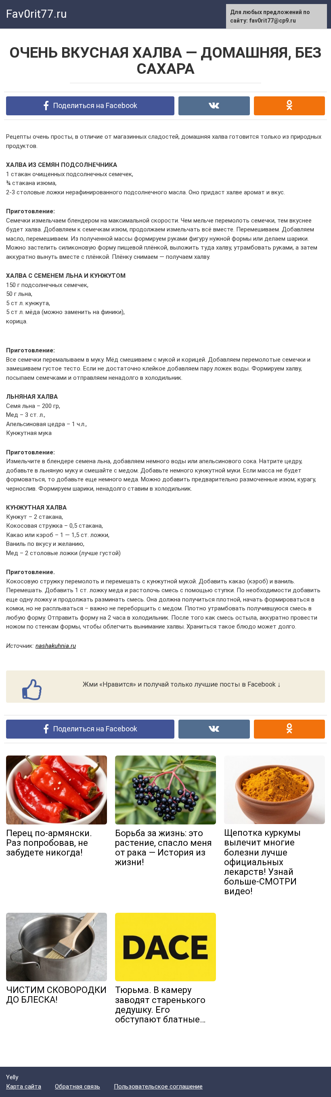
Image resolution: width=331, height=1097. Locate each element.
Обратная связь (77, 1086)
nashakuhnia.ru (56, 645)
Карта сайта (23, 1086)
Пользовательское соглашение (158, 1086)
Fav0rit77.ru (36, 14)
